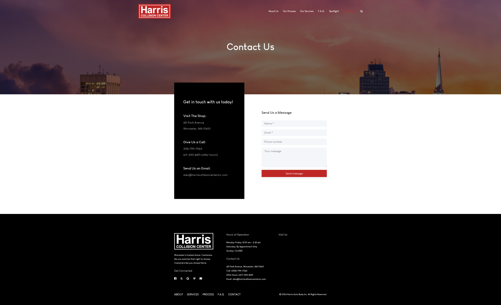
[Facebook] (175, 278)
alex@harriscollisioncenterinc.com (205, 174)
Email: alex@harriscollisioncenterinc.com (246, 279)
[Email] (201, 278)
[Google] (188, 278)
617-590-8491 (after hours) (200, 154)
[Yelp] (181, 278)
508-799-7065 (192, 148)
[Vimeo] (194, 278)
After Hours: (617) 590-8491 (239, 275)
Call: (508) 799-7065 (236, 271)
